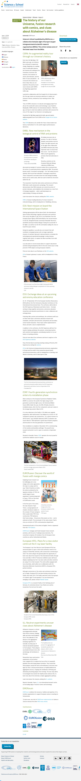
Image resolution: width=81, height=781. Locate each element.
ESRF (39, 435)
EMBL (24, 200)
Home (3, 10)
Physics (13, 47)
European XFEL (27, 583)
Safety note (27, 758)
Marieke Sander (44, 579)
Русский (5, 64)
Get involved (50, 10)
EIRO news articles (42, 701)
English (5, 55)
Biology (8, 45)
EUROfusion (26, 531)
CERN (26, 123)
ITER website (31, 527)
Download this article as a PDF (68, 39)
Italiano (5, 59)
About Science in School (7, 756)
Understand (28, 10)
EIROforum (26, 692)
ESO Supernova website (29, 339)
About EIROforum (6, 758)
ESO (24, 348)
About (43, 10)
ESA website (50, 251)
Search (72, 4)
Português (5, 62)
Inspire (22, 10)
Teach (34, 10)
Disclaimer (26, 760)
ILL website (49, 679)
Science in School (27, 17)
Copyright (26, 756)
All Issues (16, 10)
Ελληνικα (5, 57)
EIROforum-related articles (44, 699)
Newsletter (66, 4)
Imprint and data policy (7, 760)
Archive (42, 756)
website (39, 345)
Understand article (17, 20)
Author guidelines (59, 10)
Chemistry (13, 45)
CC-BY (24, 734)
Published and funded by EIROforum (9, 774)
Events (39, 10)
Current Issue (9, 10)
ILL (38, 682)
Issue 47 (41, 17)
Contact (59, 4)
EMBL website (50, 196)
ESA (24, 254)
